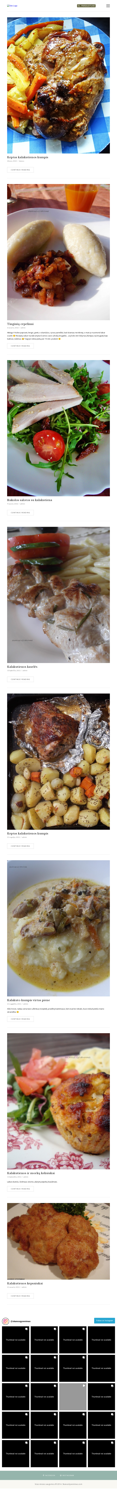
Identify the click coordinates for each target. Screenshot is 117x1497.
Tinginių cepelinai (20, 324)
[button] (15, 1339)
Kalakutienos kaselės (22, 666)
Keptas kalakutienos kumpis (27, 157)
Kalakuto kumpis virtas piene (28, 1000)
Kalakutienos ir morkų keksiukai (31, 1173)
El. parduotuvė (86, 6)
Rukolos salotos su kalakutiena (29, 500)
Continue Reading (20, 170)
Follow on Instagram (104, 1321)
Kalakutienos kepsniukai (25, 1283)
